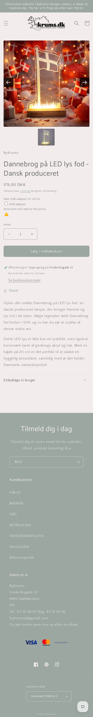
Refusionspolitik (22, 558)
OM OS (15, 493)
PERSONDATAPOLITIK (26, 536)
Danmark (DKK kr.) (44, 696)
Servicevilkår (20, 547)
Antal (7, 224)
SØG (13, 514)
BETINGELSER (20, 525)
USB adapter (17, 204)
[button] (6, 23)
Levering (25, 191)
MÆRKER (16, 503)
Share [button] (13, 291)
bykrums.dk (51, 714)
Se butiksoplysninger (24, 280)
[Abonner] (78, 462)
